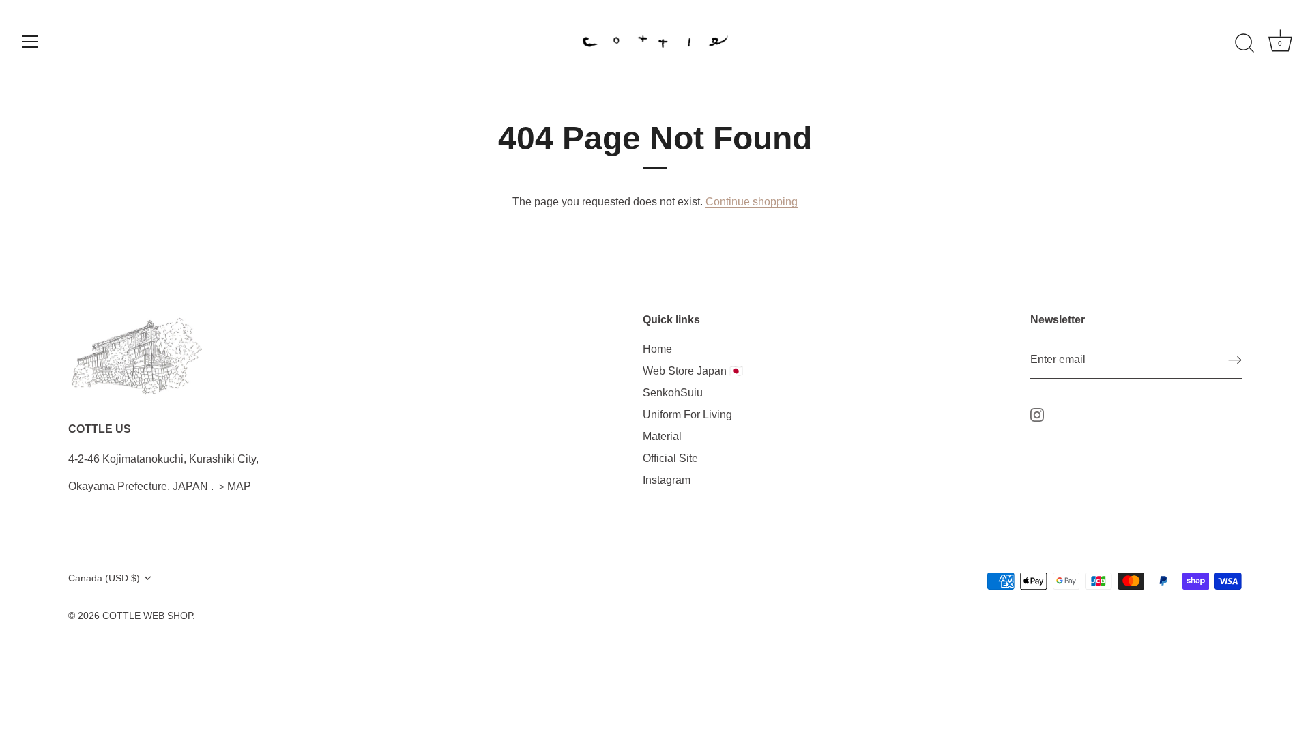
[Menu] (30, 42)
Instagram (666, 480)
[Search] (1244, 44)
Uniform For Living (687, 414)
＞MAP (233, 486)
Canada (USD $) (104, 578)
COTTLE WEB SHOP (147, 616)
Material (662, 436)
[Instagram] (1037, 414)
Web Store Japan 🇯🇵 (693, 371)
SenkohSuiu (673, 393)
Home (657, 349)
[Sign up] (1235, 360)
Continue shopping (751, 201)
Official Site (670, 458)
